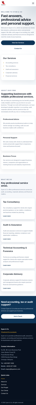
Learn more (7, 216)
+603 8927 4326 (9, 363)
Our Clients (4, 390)
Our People (4, 387)
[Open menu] (33, 3)
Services (3, 384)
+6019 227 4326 (11, 366)
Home (3, 378)
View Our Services (18, 42)
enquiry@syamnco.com (13, 369)
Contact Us (18, 48)
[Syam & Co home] (3, 3)
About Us (4, 381)
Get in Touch (18, 316)
